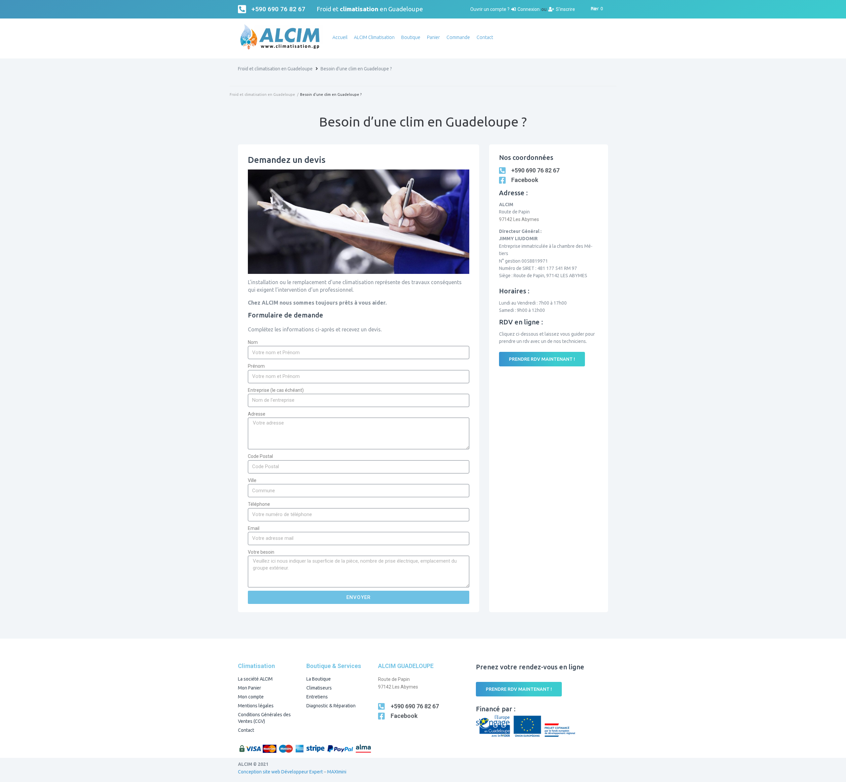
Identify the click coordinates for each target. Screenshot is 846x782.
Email (253, 528)
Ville (252, 480)
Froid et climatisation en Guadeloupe (275, 68)
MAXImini (336, 771)
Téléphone (259, 504)
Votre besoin (261, 552)
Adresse (256, 414)
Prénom (256, 366)
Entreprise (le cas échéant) (276, 390)
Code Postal (260, 456)
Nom (253, 342)
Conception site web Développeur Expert (280, 771)
